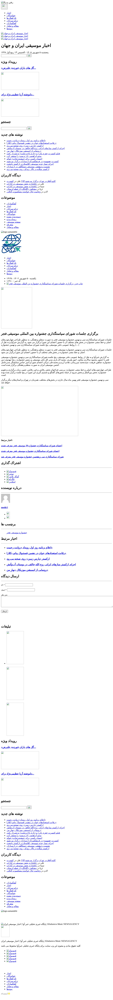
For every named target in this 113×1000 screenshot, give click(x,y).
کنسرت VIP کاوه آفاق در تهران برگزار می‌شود (31, 181)
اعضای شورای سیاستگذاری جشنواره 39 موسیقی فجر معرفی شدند (31, 445)
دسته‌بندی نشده (14, 217)
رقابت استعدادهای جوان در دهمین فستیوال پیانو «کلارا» (31, 143)
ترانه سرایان (12, 21)
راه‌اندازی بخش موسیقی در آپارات (22, 184)
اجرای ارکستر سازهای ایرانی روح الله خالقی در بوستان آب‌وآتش (36, 148)
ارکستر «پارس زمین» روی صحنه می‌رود (25, 146)
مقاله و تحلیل (13, 26)
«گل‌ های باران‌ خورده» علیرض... (18, 67)
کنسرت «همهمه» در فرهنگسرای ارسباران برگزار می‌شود (33, 161)
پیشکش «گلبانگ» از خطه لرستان (22, 189)
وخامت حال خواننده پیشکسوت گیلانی (24, 192)
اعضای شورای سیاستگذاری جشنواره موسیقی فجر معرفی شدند (30, 451)
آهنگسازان (11, 23)
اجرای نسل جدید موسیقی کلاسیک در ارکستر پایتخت (30, 164)
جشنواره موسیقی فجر (17, 532)
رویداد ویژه (12, 219)
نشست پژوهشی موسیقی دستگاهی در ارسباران (28, 166)
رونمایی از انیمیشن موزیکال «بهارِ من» (24, 151)
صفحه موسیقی (14, 222)
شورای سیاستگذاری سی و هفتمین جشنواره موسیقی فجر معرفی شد (32, 457)
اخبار (9, 13)
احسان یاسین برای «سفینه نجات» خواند (24, 159)
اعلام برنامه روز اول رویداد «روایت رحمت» (26, 140)
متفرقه (10, 224)
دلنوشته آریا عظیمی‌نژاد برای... (17, 94)
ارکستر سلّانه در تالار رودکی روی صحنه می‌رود (28, 169)
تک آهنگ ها (11, 18)
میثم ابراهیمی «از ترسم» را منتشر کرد (24, 156)
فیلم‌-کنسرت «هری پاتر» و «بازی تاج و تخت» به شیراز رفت (33, 153)
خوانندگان (11, 15)
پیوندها (9, 28)
